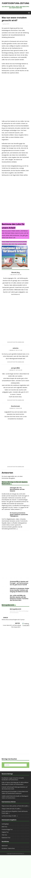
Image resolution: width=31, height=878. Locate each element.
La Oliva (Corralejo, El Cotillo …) (10, 816)
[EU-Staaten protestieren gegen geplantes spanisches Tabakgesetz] (5, 516)
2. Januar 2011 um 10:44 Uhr (15, 370)
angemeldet (10, 476)
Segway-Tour (5, 832)
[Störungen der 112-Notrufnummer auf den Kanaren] (5, 491)
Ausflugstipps (5, 824)
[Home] (5, 612)
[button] (29, 12)
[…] (21, 509)
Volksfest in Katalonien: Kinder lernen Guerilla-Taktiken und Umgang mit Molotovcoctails (19, 590)
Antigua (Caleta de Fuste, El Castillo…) (11, 808)
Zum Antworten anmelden (15, 342)
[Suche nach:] (15, 765)
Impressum (5, 845)
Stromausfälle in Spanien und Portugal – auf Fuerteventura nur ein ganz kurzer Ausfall (19, 583)
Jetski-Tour (4, 826)
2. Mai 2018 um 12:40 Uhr (15, 274)
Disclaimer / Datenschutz (8, 848)
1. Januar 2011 (5, 24)
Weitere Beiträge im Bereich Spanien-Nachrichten (15, 483)
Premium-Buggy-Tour (7, 829)
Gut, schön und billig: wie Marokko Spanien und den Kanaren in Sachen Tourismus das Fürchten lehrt (19, 598)
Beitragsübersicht (8, 605)
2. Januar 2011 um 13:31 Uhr (15, 350)
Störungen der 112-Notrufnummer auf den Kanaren (17, 489)
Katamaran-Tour (6, 837)
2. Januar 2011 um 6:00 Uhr (15, 408)
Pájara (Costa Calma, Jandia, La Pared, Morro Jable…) (15, 806)
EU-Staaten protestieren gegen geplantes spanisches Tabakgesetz (19, 514)
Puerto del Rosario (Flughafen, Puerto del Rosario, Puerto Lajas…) (15, 812)
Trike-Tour (4, 835)
